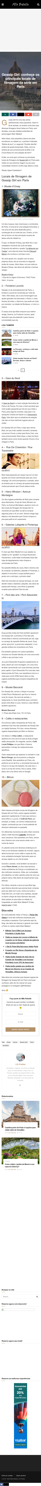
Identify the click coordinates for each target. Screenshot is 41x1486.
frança (15, 1042)
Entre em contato (7, 1475)
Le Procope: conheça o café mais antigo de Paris (25, 350)
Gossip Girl (24, 1042)
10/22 (16, 335)
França (7, 1161)
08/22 (16, 344)
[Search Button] (37, 1296)
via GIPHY (6, 470)
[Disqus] (20, 1203)
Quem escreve (21, 1475)
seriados (6, 1045)
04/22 (16, 354)
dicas (8, 1042)
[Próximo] (23, 370)
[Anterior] (18, 370)
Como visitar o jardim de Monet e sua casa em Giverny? (25, 341)
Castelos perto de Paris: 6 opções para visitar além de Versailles (25, 332)
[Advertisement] (20, 30)
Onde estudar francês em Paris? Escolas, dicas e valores (25, 359)
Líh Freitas (20, 1064)
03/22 (16, 363)
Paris (32, 1042)
